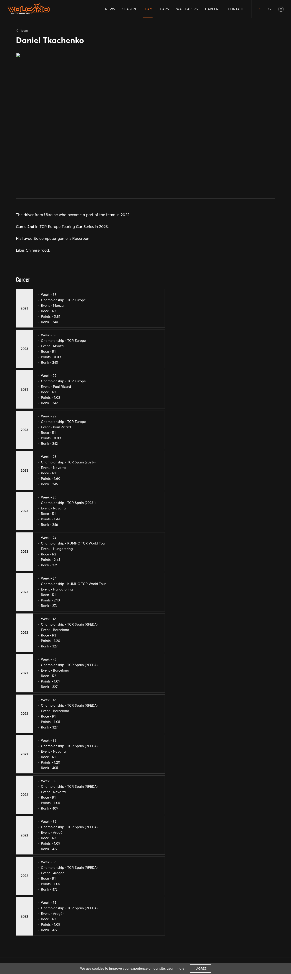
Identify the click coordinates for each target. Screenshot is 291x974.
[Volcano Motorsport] (28, 10)
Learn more (175, 968)
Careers (213, 9)
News (110, 9)
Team (148, 9)
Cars (164, 9)
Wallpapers (187, 9)
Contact (236, 9)
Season (129, 9)
